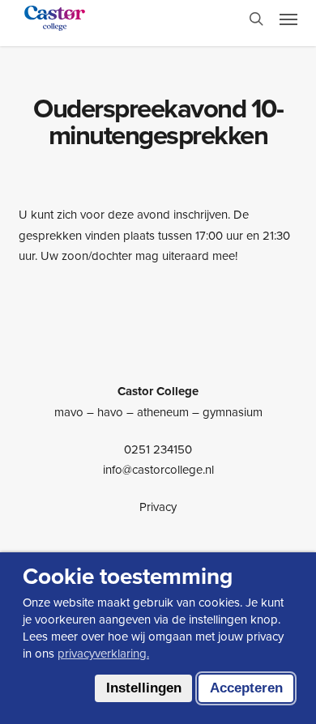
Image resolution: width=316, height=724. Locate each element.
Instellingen (143, 688)
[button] (288, 19)
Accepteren (246, 688)
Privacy (158, 506)
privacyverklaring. (103, 653)
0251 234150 (158, 449)
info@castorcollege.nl (158, 469)
